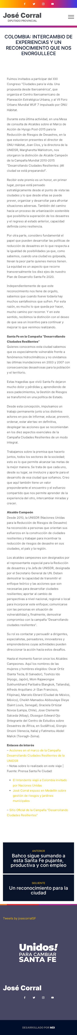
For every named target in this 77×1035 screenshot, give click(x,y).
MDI (52, 1027)
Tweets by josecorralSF (19, 918)
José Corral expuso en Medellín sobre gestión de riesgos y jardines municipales (39, 796)
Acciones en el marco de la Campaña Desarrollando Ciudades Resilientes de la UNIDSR (36, 755)
